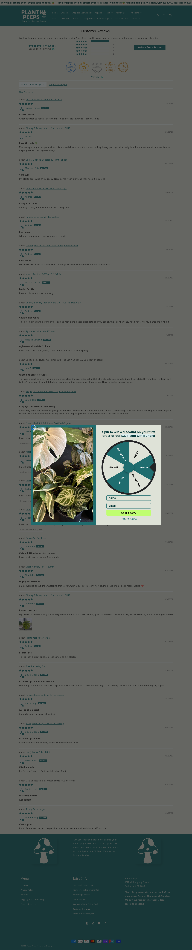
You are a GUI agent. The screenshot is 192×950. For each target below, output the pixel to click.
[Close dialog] (33, 427)
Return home (129, 519)
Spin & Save (128, 512)
